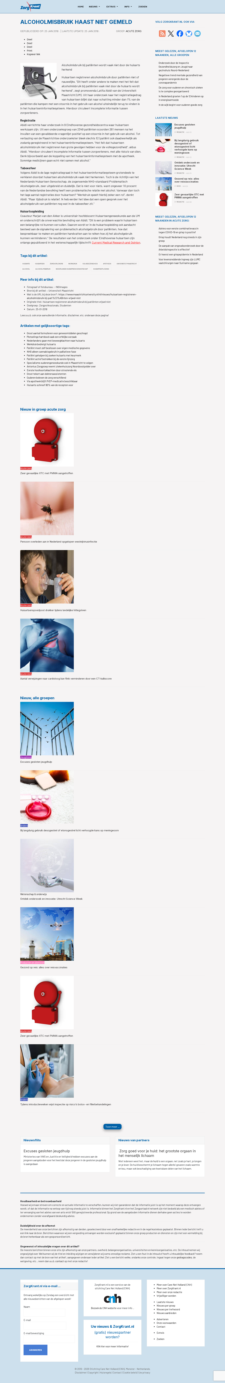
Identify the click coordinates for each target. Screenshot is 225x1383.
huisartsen (39, 264)
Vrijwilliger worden (166, 1295)
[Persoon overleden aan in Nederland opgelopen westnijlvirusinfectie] (47, 507)
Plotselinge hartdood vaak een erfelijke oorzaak (52, 336)
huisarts (26, 264)
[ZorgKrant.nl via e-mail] (197, 33)
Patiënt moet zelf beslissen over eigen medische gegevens (58, 347)
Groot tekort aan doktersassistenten (46, 373)
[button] (95, 6)
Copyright (93, 1372)
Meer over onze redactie (169, 1292)
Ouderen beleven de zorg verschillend (46, 377)
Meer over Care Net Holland (171, 1284)
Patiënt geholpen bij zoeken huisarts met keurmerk (54, 355)
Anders (24, 825)
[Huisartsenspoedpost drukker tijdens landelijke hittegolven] (47, 576)
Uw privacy (144, 1372)
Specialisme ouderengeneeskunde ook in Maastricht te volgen (60, 362)
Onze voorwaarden (166, 1322)
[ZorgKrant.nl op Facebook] (180, 33)
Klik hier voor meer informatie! (112, 1346)
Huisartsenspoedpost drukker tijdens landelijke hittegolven (53, 610)
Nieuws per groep (166, 1305)
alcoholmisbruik (42, 269)
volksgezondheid (90, 264)
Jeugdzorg (26, 757)
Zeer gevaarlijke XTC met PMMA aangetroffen (46, 473)
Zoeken (160, 1338)
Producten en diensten (32, 962)
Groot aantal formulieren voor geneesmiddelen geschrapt (57, 333)
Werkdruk (72, 264)
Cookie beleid (130, 1372)
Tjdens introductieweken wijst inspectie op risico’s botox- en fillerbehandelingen (65, 1104)
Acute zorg (133, 31)
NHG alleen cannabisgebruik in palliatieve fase (51, 351)
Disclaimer (80, 1372)
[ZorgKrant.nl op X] (171, 33)
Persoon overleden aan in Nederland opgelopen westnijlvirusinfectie (58, 541)
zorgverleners (56, 264)
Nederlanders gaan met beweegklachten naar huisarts (56, 340)
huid (155, 1161)
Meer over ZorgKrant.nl (169, 1288)
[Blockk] (30, 7)
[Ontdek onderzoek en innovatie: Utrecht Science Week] (47, 865)
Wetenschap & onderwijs (33, 894)
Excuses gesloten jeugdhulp (36, 761)
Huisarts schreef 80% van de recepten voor (50, 384)
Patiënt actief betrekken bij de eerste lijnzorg (51, 359)
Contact (161, 1326)
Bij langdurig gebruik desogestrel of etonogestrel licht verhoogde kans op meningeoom (69, 830)
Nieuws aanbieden (166, 1312)
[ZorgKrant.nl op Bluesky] (189, 33)
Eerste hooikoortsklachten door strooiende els (52, 370)
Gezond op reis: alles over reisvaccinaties (43, 967)
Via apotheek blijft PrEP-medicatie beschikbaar (52, 381)
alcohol (26, 269)
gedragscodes (184, 1257)
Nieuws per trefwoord (168, 1309)
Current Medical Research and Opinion (116, 242)
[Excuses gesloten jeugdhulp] (47, 728)
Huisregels (105, 1372)
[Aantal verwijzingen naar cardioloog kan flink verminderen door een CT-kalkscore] (47, 644)
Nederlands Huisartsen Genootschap (72, 269)
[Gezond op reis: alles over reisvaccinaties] (47, 933)
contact (59, 1261)
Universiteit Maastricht (127, 264)
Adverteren (163, 1319)
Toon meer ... (112, 1126)
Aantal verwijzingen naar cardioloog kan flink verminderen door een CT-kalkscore (66, 678)
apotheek (107, 264)
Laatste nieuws (165, 1301)
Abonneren (35, 1350)
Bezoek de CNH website (103, 1308)
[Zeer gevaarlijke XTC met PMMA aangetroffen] (47, 439)
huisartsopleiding (101, 269)
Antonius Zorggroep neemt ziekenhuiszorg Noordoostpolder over (61, 366)
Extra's (160, 1332)
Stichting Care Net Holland (104, 1368)
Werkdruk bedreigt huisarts (41, 344)
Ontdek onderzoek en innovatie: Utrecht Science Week (51, 898)
